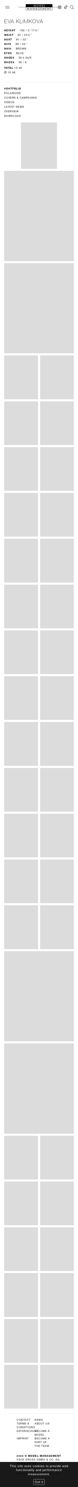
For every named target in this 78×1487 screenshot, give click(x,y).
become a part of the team (42, 1442)
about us (42, 1423)
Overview (11, 111)
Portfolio (12, 88)
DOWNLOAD (12, 116)
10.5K (11, 72)
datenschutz (27, 1431)
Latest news (14, 106)
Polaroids (12, 93)
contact (24, 1419)
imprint (23, 1438)
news (39, 1419)
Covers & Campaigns (20, 97)
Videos (9, 102)
